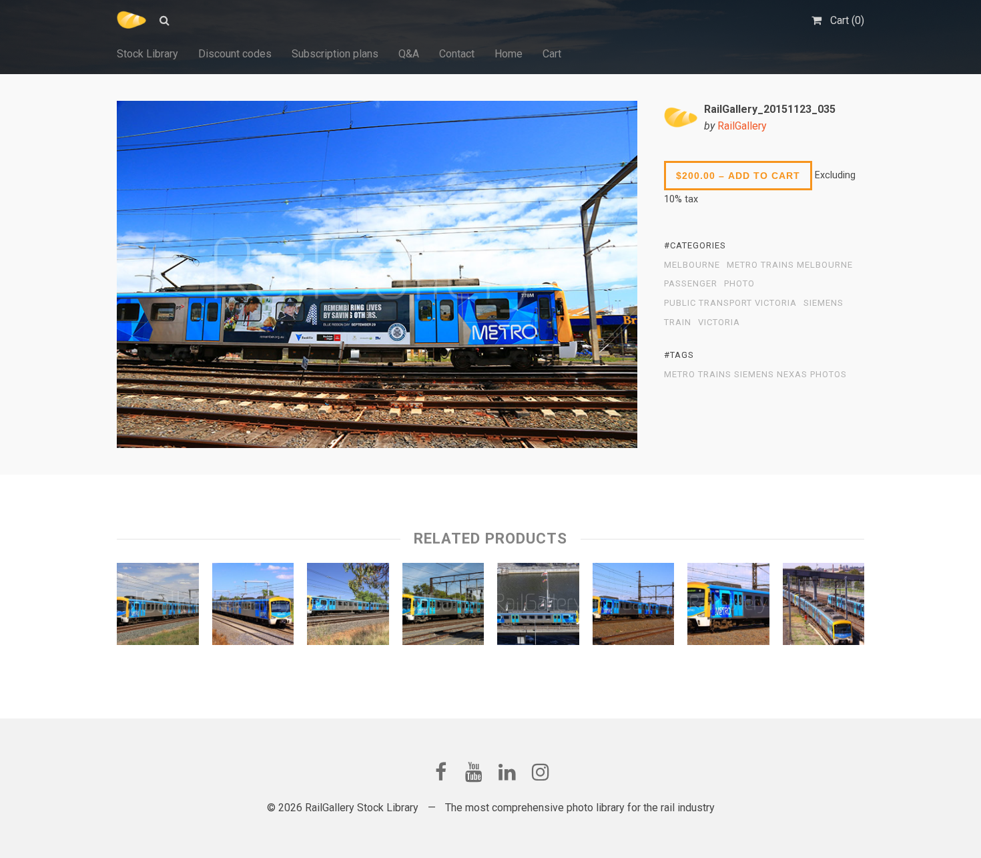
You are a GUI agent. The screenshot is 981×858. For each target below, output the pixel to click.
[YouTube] (473, 772)
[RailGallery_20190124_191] (348, 607)
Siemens (823, 303)
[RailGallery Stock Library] (131, 20)
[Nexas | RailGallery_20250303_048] (538, 607)
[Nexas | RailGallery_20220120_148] (443, 607)
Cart (552, 53)
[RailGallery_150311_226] (728, 607)
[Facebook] (440, 772)
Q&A (408, 53)
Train (677, 322)
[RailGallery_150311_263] (634, 607)
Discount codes (235, 53)
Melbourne (692, 265)
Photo (739, 283)
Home (509, 53)
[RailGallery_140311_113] (253, 607)
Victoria (719, 322)
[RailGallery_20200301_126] (158, 607)
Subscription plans (335, 53)
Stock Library (147, 53)
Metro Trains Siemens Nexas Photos (755, 374)
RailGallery (742, 126)
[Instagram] (540, 772)
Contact (456, 53)
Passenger (690, 283)
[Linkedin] (507, 772)
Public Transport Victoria (730, 303)
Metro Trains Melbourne (790, 265)
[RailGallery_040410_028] (824, 607)
